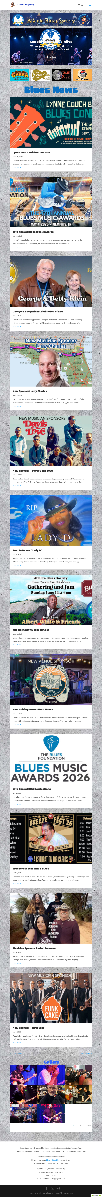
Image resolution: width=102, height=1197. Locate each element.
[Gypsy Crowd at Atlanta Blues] (78, 1084)
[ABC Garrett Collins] (23, 1103)
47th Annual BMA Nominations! (32, 789)
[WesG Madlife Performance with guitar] (23, 1084)
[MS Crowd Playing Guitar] (23, 1122)
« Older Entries (16, 1054)
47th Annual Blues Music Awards (33, 232)
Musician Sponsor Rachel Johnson (34, 948)
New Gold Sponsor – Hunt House (33, 710)
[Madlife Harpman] (51, 1084)
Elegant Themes (46, 1193)
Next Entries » (86, 1054)
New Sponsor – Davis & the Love (33, 471)
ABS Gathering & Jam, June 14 (31, 630)
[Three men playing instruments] (78, 1103)
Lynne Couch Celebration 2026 (31, 153)
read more (17, 167)
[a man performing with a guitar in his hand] (51, 1122)
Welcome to (51, 45)
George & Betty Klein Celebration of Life (38, 312)
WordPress (68, 1193)
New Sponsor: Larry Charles (30, 391)
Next (89, 1126)
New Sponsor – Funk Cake (29, 1028)
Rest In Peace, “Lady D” (27, 550)
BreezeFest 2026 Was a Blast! (31, 869)
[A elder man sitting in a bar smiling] (51, 1103)
